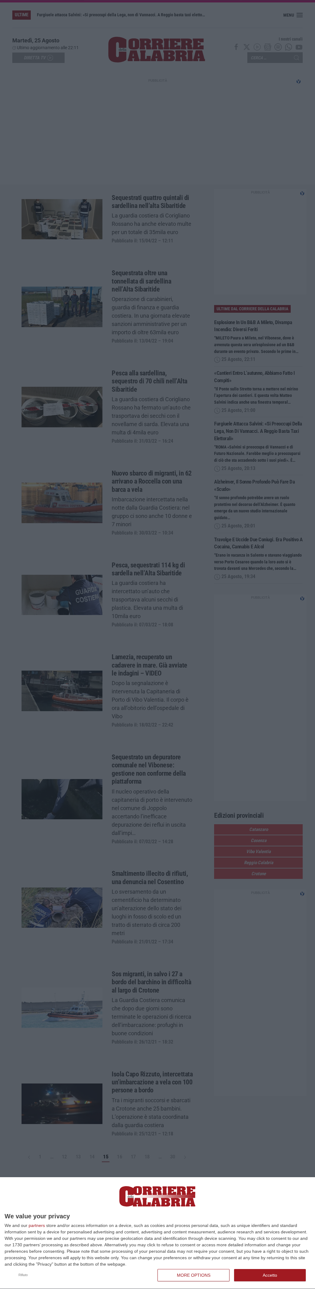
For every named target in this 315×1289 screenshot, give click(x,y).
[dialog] (157, 1233)
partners (37, 1225)
